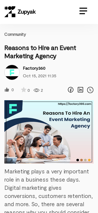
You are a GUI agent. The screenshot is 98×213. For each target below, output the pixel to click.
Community (15, 34)
